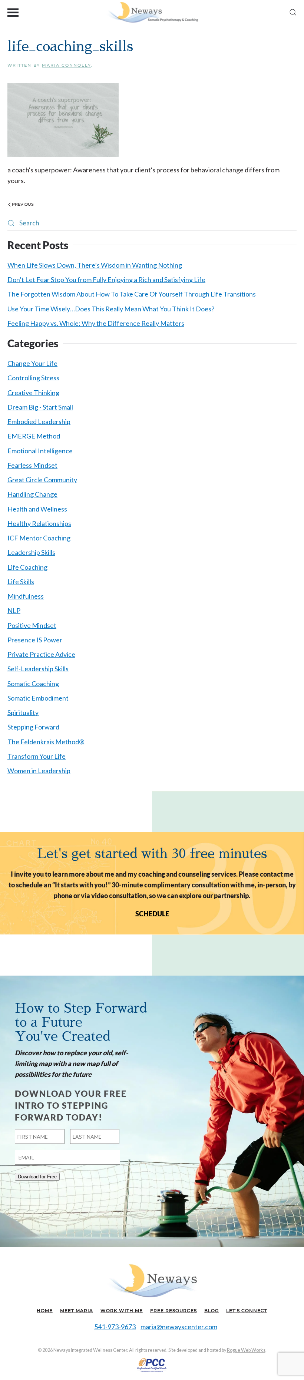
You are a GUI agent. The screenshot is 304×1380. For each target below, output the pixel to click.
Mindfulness (25, 596)
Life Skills (20, 582)
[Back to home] (152, 12)
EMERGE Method (33, 436)
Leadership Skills (31, 552)
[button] (13, 12)
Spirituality (23, 712)
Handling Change (32, 494)
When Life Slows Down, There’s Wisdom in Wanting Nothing (94, 265)
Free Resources (173, 1310)
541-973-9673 (115, 1327)
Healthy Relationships (39, 523)
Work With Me (121, 1310)
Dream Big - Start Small (40, 407)
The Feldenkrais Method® (46, 742)
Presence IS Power (34, 640)
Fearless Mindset (32, 465)
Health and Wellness (37, 509)
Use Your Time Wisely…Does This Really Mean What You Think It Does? (110, 309)
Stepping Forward (33, 727)
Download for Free (37, 1176)
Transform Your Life (36, 756)
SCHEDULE (152, 914)
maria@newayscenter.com (179, 1327)
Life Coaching (27, 567)
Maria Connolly (66, 65)
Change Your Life (32, 363)
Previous (23, 204)
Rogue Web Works (246, 1350)
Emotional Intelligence (40, 451)
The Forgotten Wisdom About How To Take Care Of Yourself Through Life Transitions (131, 294)
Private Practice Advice (41, 654)
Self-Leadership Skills (38, 669)
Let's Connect (246, 1310)
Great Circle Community (42, 480)
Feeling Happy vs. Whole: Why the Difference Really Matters (95, 323)
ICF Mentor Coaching (38, 538)
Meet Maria (76, 1310)
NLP (13, 610)
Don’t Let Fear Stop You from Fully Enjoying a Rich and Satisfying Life (106, 279)
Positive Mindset (31, 625)
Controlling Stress (33, 378)
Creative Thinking (33, 392)
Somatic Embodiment (38, 698)
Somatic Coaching (33, 683)
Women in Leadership (38, 771)
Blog (211, 1310)
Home (45, 1310)
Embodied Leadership (38, 421)
